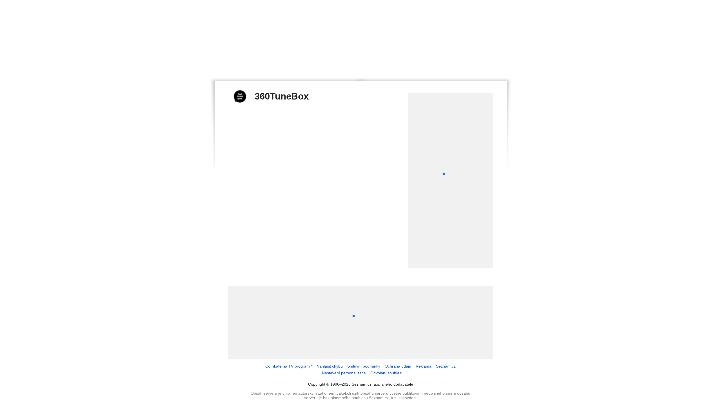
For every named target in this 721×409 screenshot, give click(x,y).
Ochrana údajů (398, 366)
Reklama (423, 366)
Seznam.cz (446, 366)
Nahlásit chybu (330, 366)
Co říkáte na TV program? (288, 366)
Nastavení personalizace (344, 373)
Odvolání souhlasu (387, 373)
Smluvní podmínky (363, 366)
